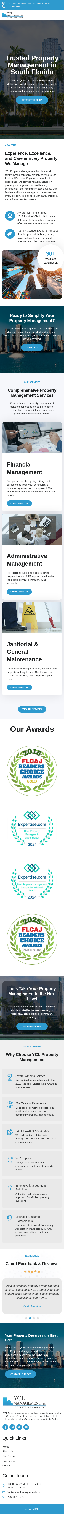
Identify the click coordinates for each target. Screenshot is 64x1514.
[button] (58, 15)
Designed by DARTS (32, 1509)
